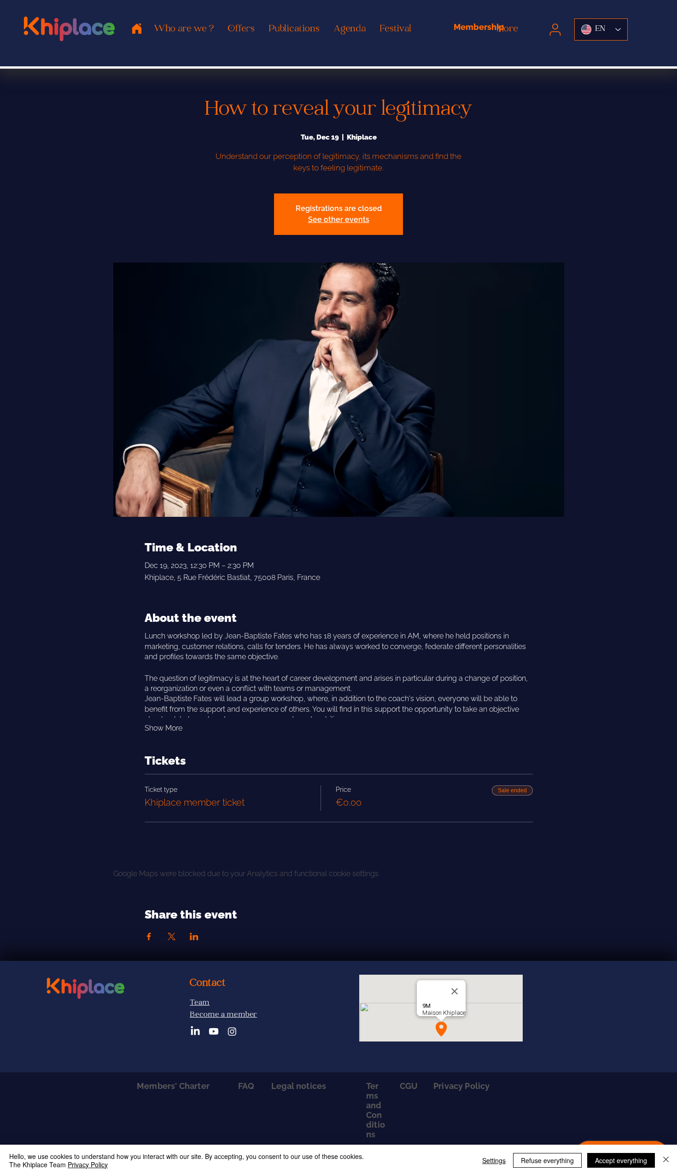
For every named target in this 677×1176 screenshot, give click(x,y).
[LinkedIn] (195, 1031)
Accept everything (621, 1160)
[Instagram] (232, 1031)
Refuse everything (547, 1160)
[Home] (137, 29)
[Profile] (555, 29)
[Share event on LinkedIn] (194, 936)
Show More (163, 728)
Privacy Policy (88, 1164)
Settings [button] (494, 1160)
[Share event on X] (171, 936)
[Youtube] (213, 1031)
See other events (338, 219)
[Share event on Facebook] (149, 936)
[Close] (665, 1160)
